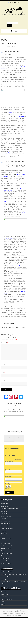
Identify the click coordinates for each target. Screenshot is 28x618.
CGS (4, 43)
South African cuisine (6, 553)
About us (3, 591)
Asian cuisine (4, 503)
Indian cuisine (4, 536)
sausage (21, 116)
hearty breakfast (5, 153)
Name (3, 364)
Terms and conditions (6, 599)
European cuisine (5, 521)
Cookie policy (4, 594)
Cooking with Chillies (6, 516)
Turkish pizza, (9, 238)
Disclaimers (4, 601)
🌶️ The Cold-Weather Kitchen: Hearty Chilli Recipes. (13, 574)
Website (3, 381)
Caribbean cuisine (5, 506)
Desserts (3, 518)
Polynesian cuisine (5, 548)
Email (3, 373)
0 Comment (16, 46)
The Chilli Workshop (14, 10)
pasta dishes (7, 251)
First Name (8, 469)
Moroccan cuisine (5, 543)
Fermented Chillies (5, 523)
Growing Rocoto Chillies (7, 528)
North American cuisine (7, 546)
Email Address (9, 461)
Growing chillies (5, 526)
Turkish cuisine (13, 43)
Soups (3, 551)
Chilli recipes (4, 511)
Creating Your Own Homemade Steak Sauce (13, 328)
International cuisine (6, 538)
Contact (3, 604)
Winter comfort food (6, 563)
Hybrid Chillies (4, 579)
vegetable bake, (16, 265)
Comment (4, 343)
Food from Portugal (7, 323)
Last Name (8, 476)
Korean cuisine (5, 541)
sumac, (20, 85)
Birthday (7, 484)
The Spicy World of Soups (7, 571)
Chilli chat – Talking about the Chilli (9, 508)
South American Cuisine (7, 556)
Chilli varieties (4, 513)
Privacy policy (4, 596)
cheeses (23, 213)
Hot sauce (3, 531)
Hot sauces (4, 533)
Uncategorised (4, 561)
